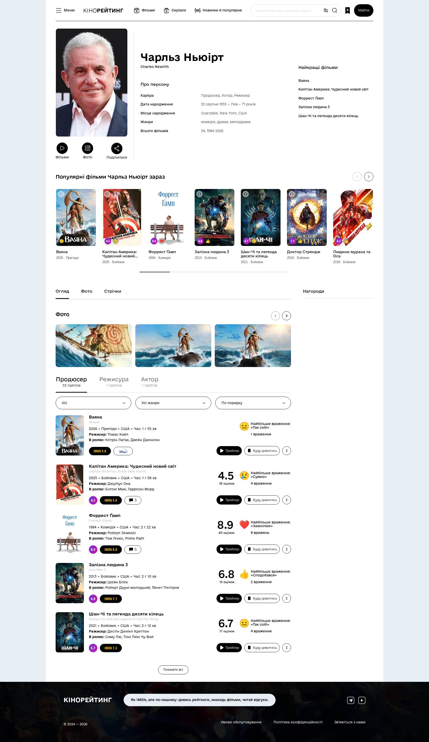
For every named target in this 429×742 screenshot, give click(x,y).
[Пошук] (335, 10)
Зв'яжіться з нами (349, 722)
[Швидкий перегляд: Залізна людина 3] (199, 194)
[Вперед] (368, 176)
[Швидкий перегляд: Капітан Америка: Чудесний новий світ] (107, 194)
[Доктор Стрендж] (307, 217)
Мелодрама (240, 122)
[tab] (71, 382)
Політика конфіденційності (298, 722)
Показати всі (173, 669)
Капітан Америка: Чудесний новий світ (333, 89)
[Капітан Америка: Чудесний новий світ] (122, 217)
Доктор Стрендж (303, 252)
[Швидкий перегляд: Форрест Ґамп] (153, 194)
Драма (222, 122)
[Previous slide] (275, 315)
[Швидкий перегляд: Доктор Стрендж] (291, 194)
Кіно (103, 10)
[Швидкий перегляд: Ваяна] (61, 194)
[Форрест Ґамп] (168, 217)
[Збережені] (347, 10)
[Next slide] (286, 315)
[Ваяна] (76, 217)
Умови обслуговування (241, 722)
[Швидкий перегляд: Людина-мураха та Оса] (338, 194)
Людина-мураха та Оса (351, 254)
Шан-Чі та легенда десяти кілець (328, 116)
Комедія (208, 122)
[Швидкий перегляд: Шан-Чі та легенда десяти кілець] (245, 194)
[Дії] (286, 450)
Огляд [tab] (62, 291)
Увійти (363, 10)
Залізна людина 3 (314, 107)
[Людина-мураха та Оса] (353, 217)
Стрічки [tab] (112, 291)
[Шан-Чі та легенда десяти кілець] (261, 217)
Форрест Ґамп (311, 98)
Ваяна (303, 81)
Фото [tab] (86, 291)
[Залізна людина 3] (214, 217)
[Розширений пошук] (326, 10)
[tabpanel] (173, 544)
